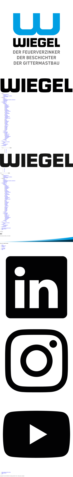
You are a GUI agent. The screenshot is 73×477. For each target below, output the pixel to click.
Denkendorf (6, 107)
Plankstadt (6, 126)
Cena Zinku (5, 144)
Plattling (6, 127)
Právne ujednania (4, 228)
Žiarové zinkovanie (6, 94)
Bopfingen (6, 105)
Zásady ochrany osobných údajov (6, 472)
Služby (3, 93)
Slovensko (4, 139)
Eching (6, 108)
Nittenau (6, 123)
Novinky (3, 143)
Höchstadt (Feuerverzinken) (7, 116)
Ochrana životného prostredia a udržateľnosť (9, 99)
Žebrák (6, 138)
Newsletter (3, 246)
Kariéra (4, 142)
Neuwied (6, 122)
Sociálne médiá (5, 100)
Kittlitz (6, 120)
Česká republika (5, 132)
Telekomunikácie (5, 96)
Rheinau (6, 128)
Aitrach (6, 104)
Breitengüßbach (7, 106)
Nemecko (4, 103)
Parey (6, 125)
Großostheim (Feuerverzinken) (7, 113)
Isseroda (6, 118)
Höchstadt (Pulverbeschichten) (7, 117)
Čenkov (6, 133)
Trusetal (6, 129)
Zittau (6, 130)
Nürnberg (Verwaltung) (7, 124)
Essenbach (6, 109)
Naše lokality (5, 102)
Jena (5, 119)
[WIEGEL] (36, 77)
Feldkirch (6, 131)
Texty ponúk (3, 248)
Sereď (6, 140)
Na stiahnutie (5, 101)
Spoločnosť (3, 97)
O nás (4, 98)
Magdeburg (6, 121)
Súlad (2, 249)
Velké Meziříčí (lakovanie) (7, 137)
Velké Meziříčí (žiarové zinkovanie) (8, 136)
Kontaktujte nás (4, 145)
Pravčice (6, 134)
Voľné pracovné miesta (6, 141)
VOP (2, 229)
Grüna (6, 114)
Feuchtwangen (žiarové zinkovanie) (8, 111)
